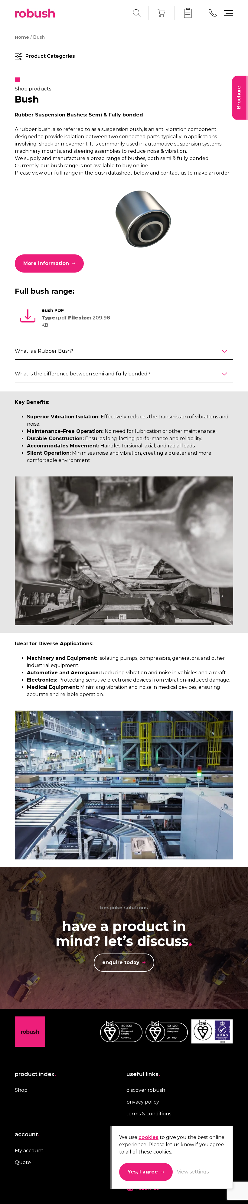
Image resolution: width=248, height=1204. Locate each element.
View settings (193, 1172)
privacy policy (142, 1102)
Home (22, 37)
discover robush (145, 1090)
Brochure (239, 97)
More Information (46, 263)
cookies (148, 1137)
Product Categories (50, 56)
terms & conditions (148, 1114)
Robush (35, 13)
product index (35, 1074)
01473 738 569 (213, 13)
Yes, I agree (143, 1172)
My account (29, 1150)
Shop (21, 1090)
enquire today (120, 962)
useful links (143, 1074)
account (27, 1134)
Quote (23, 1162)
